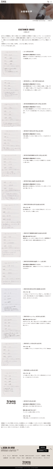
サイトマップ (47, 458)
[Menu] (51, 1)
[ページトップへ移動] (50, 449)
